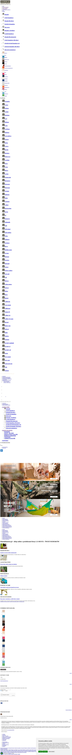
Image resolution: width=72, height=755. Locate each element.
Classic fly (7, 312)
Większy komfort (3, 575)
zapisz (3, 690)
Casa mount (8, 305)
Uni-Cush (4, 751)
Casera (6, 146)
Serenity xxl (8, 350)
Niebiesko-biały (6, 83)
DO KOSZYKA (5, 447)
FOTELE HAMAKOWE (6, 377)
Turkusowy (6, 93)
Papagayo (7, 218)
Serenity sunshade (9, 343)
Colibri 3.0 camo (9, 318)
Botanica (7, 153)
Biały (5, 55)
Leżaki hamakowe (9, 33)
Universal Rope (19, 752)
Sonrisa (7, 139)
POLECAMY (7, 601)
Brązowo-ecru (6, 59)
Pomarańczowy (6, 87)
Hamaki (6, 14)
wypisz (6, 690)
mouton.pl (9, 753)
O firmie (3, 734)
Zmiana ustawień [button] (51, 751)
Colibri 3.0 (7, 315)
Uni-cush (7, 274)
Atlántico (7, 239)
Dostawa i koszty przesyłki (11, 434)
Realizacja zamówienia (10, 435)
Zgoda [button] (40, 751)
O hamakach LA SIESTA (6, 9)
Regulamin (7, 431)
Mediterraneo (8, 249)
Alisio (6, 198)
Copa (6, 125)
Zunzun (7, 370)
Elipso (6, 291)
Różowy (5, 89)
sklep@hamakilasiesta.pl (4, 680)
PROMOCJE (2, 601)
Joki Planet (35, 750)
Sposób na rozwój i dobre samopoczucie (8, 552)
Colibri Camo (20, 750)
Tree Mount (12, 752)
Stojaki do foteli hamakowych (11, 43)
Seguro (6, 267)
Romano (7, 256)
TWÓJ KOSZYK (6, 381)
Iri (5, 215)
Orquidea (7, 101)
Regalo (6, 149)
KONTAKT (5, 440)
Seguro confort (8, 270)
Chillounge (7, 308)
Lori (6, 118)
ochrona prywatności (7, 754)
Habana (7, 122)
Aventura (7, 243)
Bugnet (6, 298)
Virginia (7, 191)
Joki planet (7, 229)
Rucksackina (8, 208)
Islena (6, 142)
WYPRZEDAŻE (21, 601)
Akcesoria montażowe (10, 49)
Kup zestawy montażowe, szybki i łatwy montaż (10, 598)
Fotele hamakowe (8, 17)
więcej (71, 673)
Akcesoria (7, 27)
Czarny (5, 63)
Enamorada (8, 177)
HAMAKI (4, 376)
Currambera (8, 136)
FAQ (3, 10)
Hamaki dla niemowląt (10, 37)
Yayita (6, 212)
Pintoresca (7, 156)
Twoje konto (7, 437)
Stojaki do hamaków (9, 24)
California (7, 301)
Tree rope (7, 360)
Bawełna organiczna (5, 744)
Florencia (7, 184)
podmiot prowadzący (14, 754)
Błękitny (5, 57)
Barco (6, 246)
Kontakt (3, 11)
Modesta (7, 132)
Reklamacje (4, 740)
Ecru (5, 72)
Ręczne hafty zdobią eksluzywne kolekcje (8, 564)
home (3, 6)
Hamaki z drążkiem (9, 30)
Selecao (7, 287)
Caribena (7, 129)
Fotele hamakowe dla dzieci (11, 40)
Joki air (7, 329)
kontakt (19, 754)
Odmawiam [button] (45, 751)
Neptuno (7, 339)
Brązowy (5, 61)
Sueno (6, 353)
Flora (6, 163)
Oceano (7, 253)
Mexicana (7, 187)
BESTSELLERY (16, 601)
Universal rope (8, 363)
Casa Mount (29, 751)
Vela (6, 367)
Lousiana (7, 201)
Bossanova (7, 180)
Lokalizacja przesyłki (9, 438)
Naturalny (6, 78)
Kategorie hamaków (5, 7)
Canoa (6, 105)
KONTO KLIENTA (7, 430)
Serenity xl (7, 346)
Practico (7, 260)
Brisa (6, 294)
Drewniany (6, 70)
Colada (6, 111)
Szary (5, 91)
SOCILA (3, 743)
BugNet (22, 751)
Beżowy (5, 53)
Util (6, 277)
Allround (7, 263)
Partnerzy (3, 746)
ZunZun (25, 752)
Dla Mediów (4, 745)
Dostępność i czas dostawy (6, 737)
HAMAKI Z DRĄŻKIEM (6, 380)
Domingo (7, 115)
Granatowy (6, 76)
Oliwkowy (6, 85)
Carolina (7, 160)
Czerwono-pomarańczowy (8, 68)
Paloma (7, 108)
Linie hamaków (4, 8)
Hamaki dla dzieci (9, 21)
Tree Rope (15, 752)
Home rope (7, 325)
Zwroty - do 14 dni (9, 433)
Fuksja (5, 74)
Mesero (7, 281)
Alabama (7, 194)
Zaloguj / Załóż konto (6, 382)
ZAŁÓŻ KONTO (5, 404)
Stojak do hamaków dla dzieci (12, 46)
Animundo (7, 222)
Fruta (6, 167)
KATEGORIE (6, 407)
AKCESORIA (4, 379)
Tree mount (8, 356)
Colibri (6, 205)
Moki (6, 332)
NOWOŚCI (11, 601)
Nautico (7, 336)
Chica (6, 236)
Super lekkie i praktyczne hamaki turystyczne (9, 587)
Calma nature (8, 284)
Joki (6, 225)
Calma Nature (12, 751)
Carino (6, 174)
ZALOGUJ (4, 403)
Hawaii (6, 322)
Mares (6, 170)
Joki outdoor (8, 232)
